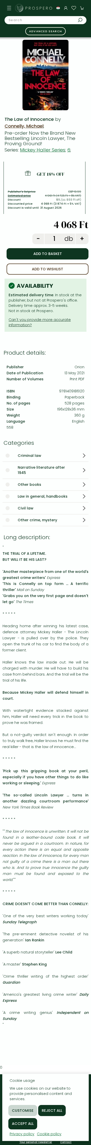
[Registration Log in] (66, 8)
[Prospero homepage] (19, 8)
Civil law (25, 508)
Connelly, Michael (24, 126)
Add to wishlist (47, 269)
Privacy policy (22, 1133)
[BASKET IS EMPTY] (82, 8)
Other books (29, 484)
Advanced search (45, 31)
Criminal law (29, 455)
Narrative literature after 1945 (41, 470)
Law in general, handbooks (42, 496)
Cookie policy (49, 1133)
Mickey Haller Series (42, 149)
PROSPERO (39, 8)
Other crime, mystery (37, 520)
